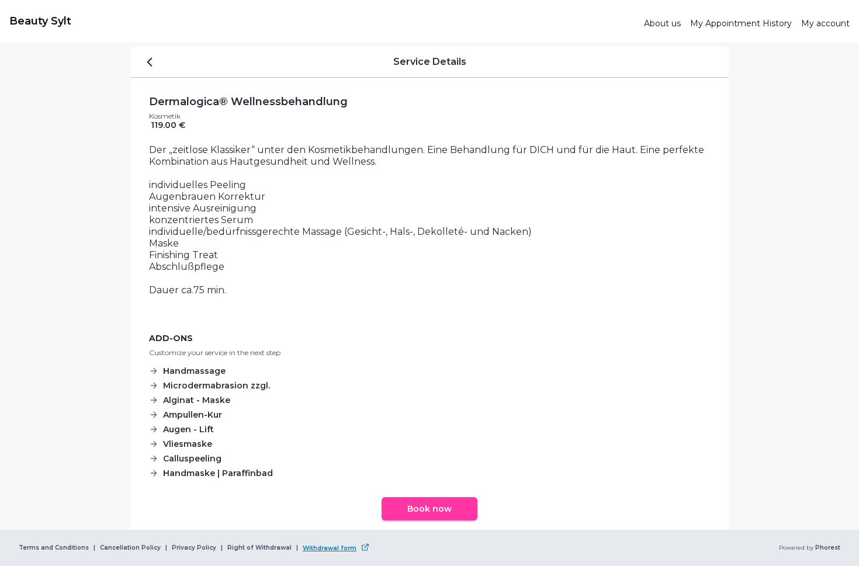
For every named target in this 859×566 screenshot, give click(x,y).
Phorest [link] (827, 547)
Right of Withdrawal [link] (259, 547)
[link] (322, 21)
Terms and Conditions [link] (54, 547)
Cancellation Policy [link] (130, 547)
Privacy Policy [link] (194, 547)
